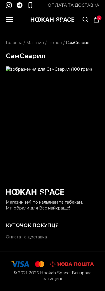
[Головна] (52, 19)
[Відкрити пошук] (85, 19)
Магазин (35, 42)
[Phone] (30, 5)
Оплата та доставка (73, 5)
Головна (14, 42)
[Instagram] (9, 5)
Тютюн (55, 42)
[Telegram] (19, 5)
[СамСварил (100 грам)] (52, 113)
